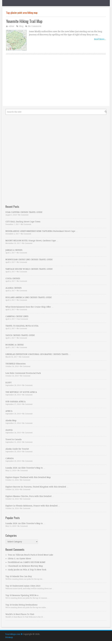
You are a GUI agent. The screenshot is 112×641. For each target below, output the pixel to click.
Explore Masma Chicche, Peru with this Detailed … (29, 496)
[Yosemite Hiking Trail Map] (16, 40)
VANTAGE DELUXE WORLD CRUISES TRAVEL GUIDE (29, 269)
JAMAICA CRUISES (13, 250)
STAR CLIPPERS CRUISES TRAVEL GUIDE (23, 212)
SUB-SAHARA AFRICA (15, 401)
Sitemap (9, 637)
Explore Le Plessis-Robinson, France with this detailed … (32, 506)
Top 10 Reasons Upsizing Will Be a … (23, 595)
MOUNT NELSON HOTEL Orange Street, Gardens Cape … (31, 240)
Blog (21, 26)
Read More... (100, 39)
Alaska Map (10, 420)
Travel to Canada (13, 439)
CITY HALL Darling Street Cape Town (22, 222)
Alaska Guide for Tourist (17, 449)
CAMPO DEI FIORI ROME (34, 562)
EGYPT (8, 382)
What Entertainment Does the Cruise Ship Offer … (29, 307)
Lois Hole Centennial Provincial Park (23, 373)
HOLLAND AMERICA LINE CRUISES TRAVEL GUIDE (28, 297)
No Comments (34, 26)
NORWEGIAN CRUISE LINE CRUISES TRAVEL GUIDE (29, 259)
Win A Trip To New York (34, 570)
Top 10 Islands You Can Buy (18, 576)
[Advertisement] (56, 83)
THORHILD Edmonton (15, 364)
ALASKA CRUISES (13, 288)
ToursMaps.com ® (13, 634)
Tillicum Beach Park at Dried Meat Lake (34, 555)
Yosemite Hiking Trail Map (24, 21)
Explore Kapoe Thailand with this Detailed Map (28, 477)
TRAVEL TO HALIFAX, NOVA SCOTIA (21, 326)
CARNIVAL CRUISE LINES (16, 316)
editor (11, 26)
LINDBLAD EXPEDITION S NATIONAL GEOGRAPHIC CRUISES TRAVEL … (38, 354)
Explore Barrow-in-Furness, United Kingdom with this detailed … (36, 487)
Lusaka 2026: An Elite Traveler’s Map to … (25, 468)
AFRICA (8, 411)
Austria (9, 430)
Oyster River (25, 558)
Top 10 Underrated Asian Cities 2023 (22, 586)
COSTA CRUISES (12, 278)
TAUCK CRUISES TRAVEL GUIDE (20, 335)
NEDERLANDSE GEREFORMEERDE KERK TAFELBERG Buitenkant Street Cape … (41, 231)
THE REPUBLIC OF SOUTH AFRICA (21, 392)
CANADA (9, 458)
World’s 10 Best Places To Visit (19, 614)
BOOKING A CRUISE (14, 345)
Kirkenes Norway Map (32, 566)
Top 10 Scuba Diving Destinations (21, 605)
